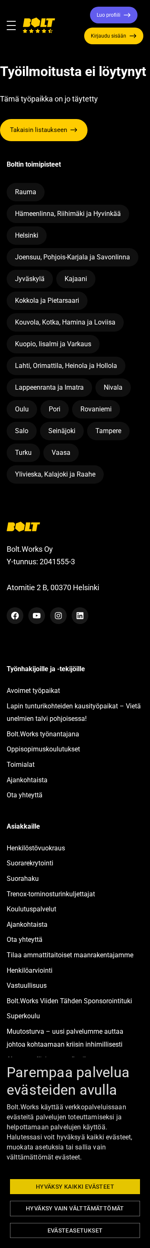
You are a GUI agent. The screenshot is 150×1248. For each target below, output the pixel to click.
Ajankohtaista (27, 780)
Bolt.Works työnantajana (43, 734)
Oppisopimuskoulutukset (43, 749)
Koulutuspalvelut (31, 909)
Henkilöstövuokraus (36, 848)
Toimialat (21, 765)
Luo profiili (108, 15)
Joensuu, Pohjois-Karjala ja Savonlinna (72, 257)
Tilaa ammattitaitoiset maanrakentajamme (70, 955)
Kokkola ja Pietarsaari (47, 300)
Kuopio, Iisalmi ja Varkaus (53, 344)
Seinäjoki (61, 431)
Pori (54, 409)
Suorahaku (23, 879)
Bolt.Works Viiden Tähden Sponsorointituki (70, 1001)
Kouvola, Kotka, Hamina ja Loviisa (65, 322)
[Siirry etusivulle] (38, 25)
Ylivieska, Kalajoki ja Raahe (55, 474)
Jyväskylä (30, 279)
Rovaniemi (96, 409)
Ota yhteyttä (24, 795)
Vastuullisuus (27, 985)
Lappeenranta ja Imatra (49, 387)
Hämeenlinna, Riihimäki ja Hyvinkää (68, 214)
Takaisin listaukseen (38, 130)
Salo (21, 431)
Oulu (22, 409)
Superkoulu (23, 1016)
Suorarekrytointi (30, 863)
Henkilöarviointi (29, 970)
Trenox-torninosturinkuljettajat (51, 894)
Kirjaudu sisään (108, 36)
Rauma (25, 192)
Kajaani (76, 279)
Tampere (108, 431)
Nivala (113, 387)
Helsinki (26, 235)
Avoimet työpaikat (33, 691)
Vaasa (61, 453)
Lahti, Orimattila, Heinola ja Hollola (66, 366)
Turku (23, 453)
